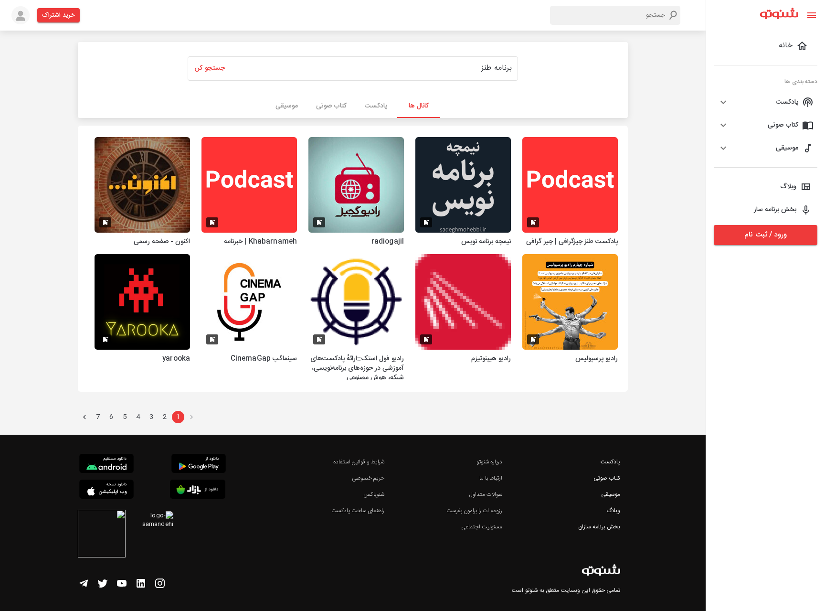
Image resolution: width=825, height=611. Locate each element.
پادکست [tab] (376, 106)
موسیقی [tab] (286, 106)
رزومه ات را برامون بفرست (474, 510)
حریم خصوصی (368, 478)
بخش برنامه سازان (599, 527)
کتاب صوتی (606, 478)
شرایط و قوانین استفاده (358, 462)
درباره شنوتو (489, 462)
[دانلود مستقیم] (106, 465)
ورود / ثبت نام (765, 235)
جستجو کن (209, 68)
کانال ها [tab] (419, 106)
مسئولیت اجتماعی (481, 527)
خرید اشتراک (58, 15)
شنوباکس (373, 494)
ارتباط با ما (490, 478)
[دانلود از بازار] (197, 491)
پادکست (610, 462)
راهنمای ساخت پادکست (357, 510)
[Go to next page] (84, 417)
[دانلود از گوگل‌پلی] (198, 465)
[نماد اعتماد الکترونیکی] (102, 535)
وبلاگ (613, 510)
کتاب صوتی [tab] (331, 106)
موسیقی (610, 494)
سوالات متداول (485, 494)
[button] (765, 102)
